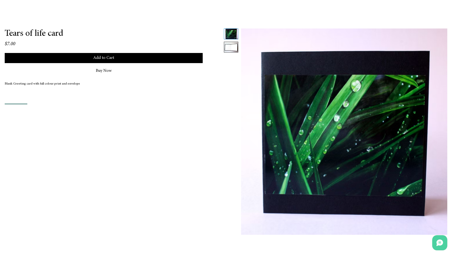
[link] (16, 98)
